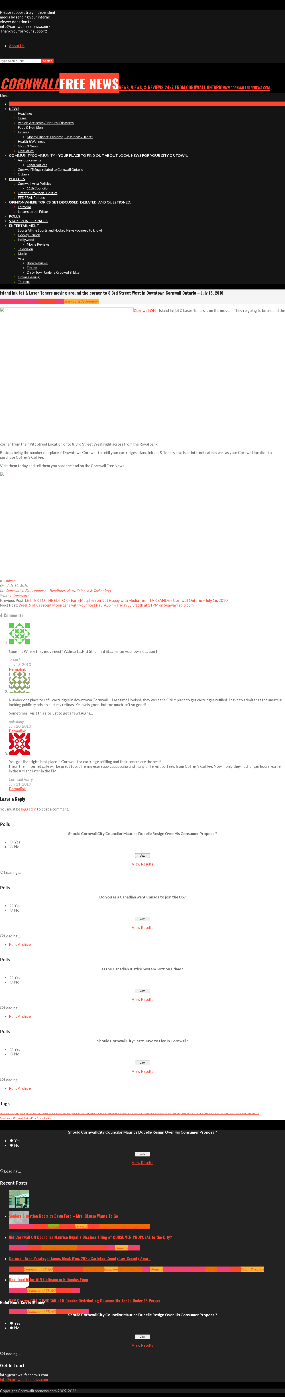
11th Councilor (231, 1113)
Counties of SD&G (38, 1269)
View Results (142, 864)
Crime (60, 1311)
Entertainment (29, 301)
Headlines (48, 301)
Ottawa (211, 1269)
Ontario (81, 1226)
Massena (112, 1113)
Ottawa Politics (138, 1113)
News (60, 301)
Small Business (252, 1269)
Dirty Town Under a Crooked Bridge (194, 1113)
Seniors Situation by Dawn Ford (125, 1226)
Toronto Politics (57, 1113)
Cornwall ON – (146, 310)
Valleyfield (26, 1118)
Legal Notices (30, 1113)
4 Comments (19, 595)
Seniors (94, 1226)
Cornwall (40, 1226)
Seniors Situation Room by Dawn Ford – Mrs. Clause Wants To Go (63, 1216)
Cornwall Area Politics (59, 1247)
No (16, 846)
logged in (28, 809)
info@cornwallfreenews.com (24, 1379)
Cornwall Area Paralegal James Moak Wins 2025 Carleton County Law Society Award (80, 1258)
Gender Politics (80, 1113)
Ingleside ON (93, 1269)
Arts (12, 1226)
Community (9, 301)
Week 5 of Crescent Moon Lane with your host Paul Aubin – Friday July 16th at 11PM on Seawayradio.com (106, 605)
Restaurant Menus (98, 1113)
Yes (17, 842)
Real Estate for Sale (42, 1118)
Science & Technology (81, 301)
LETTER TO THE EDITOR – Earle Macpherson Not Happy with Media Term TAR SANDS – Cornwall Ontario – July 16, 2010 (126, 600)
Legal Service (43, 1113)
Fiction (17, 1118)
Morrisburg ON (130, 1269)
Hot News (100, 1247)
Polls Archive (20, 944)
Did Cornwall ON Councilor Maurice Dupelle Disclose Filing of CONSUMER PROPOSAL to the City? (90, 1237)
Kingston (111, 1269)
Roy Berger (17, 1113)
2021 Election (169, 1113)
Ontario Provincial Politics (184, 1269)
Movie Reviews (154, 1113)
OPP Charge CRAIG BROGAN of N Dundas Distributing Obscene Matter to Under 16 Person (84, 1300)
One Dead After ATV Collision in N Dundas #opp (48, 1279)
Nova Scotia (5, 1113)
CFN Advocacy (124, 1113)
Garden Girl (218, 1113)
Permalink (17, 669)
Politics (134, 1247)
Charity (69, 1113)
